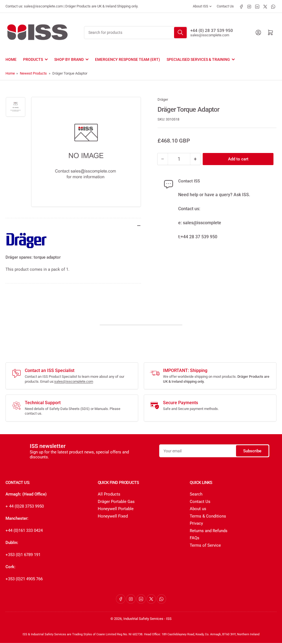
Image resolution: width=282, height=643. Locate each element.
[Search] (180, 32)
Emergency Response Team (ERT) (127, 59)
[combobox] (136, 32)
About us (198, 508)
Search (196, 494)
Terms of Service (205, 545)
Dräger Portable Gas (116, 501)
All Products (109, 494)
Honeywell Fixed (113, 516)
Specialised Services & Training (198, 59)
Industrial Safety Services (143, 619)
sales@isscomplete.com (209, 35)
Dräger (163, 99)
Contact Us (225, 6)
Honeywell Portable (116, 508)
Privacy (196, 523)
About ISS (200, 6)
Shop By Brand (69, 59)
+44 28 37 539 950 (199, 236)
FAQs (194, 537)
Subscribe (252, 450)
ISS (169, 619)
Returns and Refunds (208, 530)
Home (11, 59)
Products (33, 59)
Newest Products (33, 73)
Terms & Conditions (208, 516)
